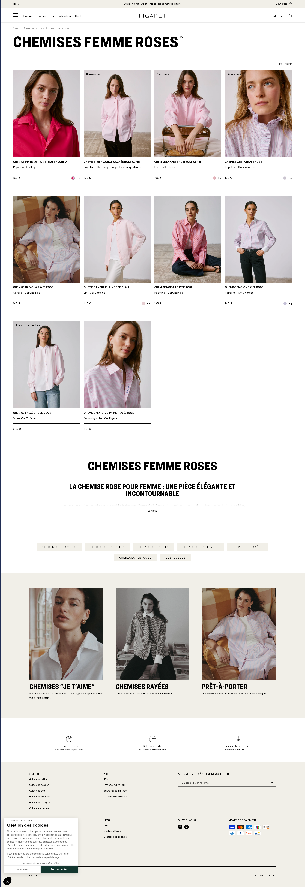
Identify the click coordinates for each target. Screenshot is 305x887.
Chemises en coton (108, 547)
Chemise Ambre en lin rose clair (106, 290)
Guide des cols (37, 790)
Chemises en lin (154, 547)
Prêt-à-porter (224, 686)
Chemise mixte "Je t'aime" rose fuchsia (40, 164)
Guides (34, 774)
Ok (271, 782)
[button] (15, 15)
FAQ (106, 779)
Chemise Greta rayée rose (243, 164)
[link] (153, 4)
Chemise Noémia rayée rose (173, 290)
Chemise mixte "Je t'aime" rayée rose (109, 415)
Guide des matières (40, 796)
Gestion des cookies (115, 836)
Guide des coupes (39, 784)
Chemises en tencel (201, 547)
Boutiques (281, 3)
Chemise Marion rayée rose (244, 290)
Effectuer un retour (114, 784)
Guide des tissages (39, 802)
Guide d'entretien (39, 808)
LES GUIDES (176, 557)
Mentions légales (113, 830)
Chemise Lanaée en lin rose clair (177, 164)
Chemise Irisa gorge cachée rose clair (113, 164)
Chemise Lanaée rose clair (32, 415)
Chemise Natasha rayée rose (33, 290)
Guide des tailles (38, 779)
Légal (108, 820)
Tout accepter (59, 869)
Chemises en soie (135, 557)
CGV (106, 825)
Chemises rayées (248, 547)
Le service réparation (115, 796)
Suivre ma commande (115, 790)
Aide (106, 774)
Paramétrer (22, 869)
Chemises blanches (59, 547)
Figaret (271, 875)
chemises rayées (142, 686)
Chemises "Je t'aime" (62, 686)
